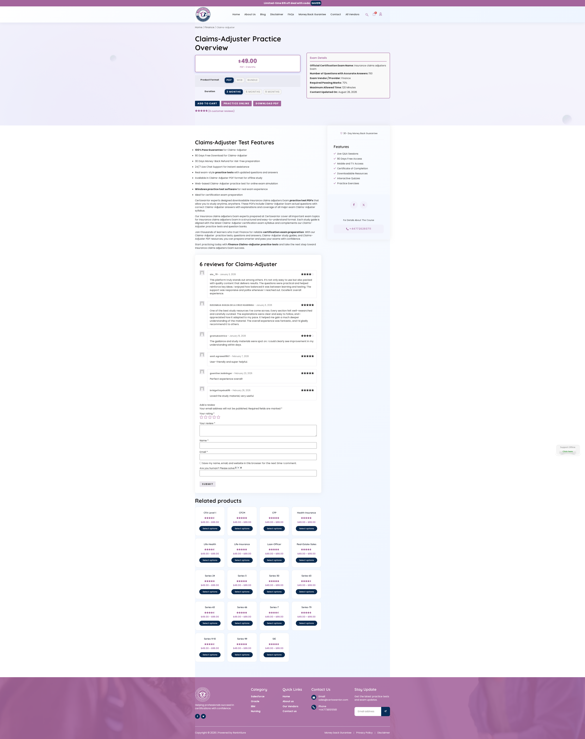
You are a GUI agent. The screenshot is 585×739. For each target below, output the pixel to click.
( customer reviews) (221, 111)
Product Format (209, 80)
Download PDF (267, 103)
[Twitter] (203, 716)
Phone (322, 706)
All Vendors (352, 14)
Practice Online (236, 103)
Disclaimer (276, 14)
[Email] (313, 697)
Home (236, 14)
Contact (335, 14)
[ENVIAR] (385, 711)
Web (240, 80)
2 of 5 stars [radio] (205, 417)
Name (204, 440)
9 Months (272, 91)
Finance (209, 27)
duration (210, 91)
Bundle (253, 80)
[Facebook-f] (197, 716)
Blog (263, 14)
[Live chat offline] (568, 449)
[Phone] (313, 707)
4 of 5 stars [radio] (214, 417)
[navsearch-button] (367, 14)
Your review (207, 423)
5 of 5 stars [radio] (218, 417)
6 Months (253, 91)
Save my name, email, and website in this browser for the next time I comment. (249, 463)
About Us (250, 14)
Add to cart (207, 103)
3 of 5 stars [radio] (210, 417)
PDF (229, 80)
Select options (210, 528)
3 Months (234, 91)
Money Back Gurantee (312, 14)
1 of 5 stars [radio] (201, 417)
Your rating (207, 413)
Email (204, 452)
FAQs (291, 14)
